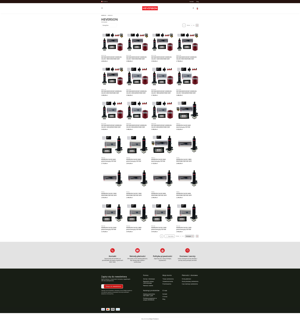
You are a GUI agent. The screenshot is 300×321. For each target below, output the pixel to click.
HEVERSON (103, 15)
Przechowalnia (166, 284)
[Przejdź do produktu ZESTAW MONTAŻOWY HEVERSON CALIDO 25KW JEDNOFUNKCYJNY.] (137, 76)
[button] (112, 8)
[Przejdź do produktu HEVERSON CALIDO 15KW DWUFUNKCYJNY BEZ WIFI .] (112, 178)
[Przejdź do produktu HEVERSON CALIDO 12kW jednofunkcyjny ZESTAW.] (187, 212)
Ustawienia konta (167, 281)
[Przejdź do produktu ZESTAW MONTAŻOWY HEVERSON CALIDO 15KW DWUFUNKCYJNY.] (137, 42)
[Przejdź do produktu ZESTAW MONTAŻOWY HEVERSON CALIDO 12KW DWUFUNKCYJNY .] (162, 42)
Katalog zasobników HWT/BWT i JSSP (149, 295)
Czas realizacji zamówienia (190, 284)
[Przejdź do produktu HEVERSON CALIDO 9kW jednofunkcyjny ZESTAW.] (137, 144)
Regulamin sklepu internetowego (148, 282)
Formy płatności (186, 279)
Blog (197, 1)
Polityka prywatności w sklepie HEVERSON (150, 299)
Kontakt (192, 1)
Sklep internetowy (149, 319)
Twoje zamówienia (168, 279)
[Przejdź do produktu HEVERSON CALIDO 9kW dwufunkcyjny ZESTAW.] (162, 144)
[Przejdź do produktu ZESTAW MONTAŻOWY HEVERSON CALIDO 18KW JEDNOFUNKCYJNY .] (162, 76)
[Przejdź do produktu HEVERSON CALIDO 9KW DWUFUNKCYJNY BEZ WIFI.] (162, 178)
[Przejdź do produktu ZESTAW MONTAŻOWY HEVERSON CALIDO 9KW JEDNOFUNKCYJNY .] (137, 110)
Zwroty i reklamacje (149, 279)
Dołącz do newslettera (113, 286)
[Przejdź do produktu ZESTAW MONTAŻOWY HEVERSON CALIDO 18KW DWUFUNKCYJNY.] (112, 42)
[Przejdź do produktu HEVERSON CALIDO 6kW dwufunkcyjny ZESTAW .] (187, 110)
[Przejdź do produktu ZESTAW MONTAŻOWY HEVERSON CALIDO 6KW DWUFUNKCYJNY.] (112, 76)
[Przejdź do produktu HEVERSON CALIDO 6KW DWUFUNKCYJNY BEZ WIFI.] (187, 178)
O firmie (164, 296)
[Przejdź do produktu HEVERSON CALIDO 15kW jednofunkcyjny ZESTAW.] (162, 212)
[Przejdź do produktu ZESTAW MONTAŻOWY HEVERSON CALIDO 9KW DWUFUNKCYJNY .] (187, 42)
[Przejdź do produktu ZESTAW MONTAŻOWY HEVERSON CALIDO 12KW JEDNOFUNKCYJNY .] (112, 110)
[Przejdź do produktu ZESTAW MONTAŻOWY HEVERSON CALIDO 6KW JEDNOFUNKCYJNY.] (162, 110)
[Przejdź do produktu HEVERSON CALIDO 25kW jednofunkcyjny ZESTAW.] (112, 212)
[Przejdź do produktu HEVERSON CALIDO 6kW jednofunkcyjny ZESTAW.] (112, 144)
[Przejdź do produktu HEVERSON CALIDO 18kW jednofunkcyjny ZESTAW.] (137, 212)
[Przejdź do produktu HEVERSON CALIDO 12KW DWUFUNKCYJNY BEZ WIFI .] (137, 178)
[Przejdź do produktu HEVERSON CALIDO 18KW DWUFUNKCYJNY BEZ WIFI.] (187, 144)
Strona (188, 25)
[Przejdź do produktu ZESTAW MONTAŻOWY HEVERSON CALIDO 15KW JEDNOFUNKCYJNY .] (187, 76)
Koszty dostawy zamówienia (190, 281)
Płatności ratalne (148, 285)
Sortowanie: (104, 22)
